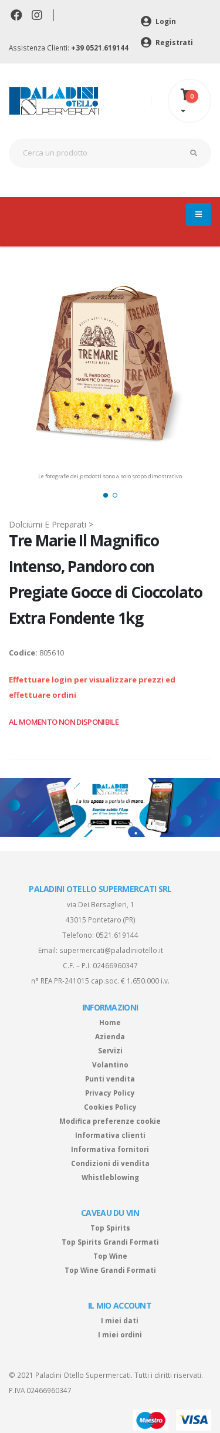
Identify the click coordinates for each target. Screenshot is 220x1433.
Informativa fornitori (110, 1149)
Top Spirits (110, 1227)
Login (165, 21)
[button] (105, 495)
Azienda (110, 1036)
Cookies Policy (110, 1106)
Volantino (110, 1064)
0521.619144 (117, 934)
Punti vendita (110, 1078)
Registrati (173, 42)
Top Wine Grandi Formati (110, 1270)
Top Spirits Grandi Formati (110, 1241)
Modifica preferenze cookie (110, 1121)
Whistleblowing (110, 1177)
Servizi (110, 1050)
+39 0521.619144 (99, 47)
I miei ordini (120, 1334)
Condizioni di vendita (110, 1163)
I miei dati (119, 1320)
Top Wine (110, 1255)
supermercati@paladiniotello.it (111, 950)
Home (110, 1022)
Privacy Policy (110, 1092)
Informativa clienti (110, 1135)
